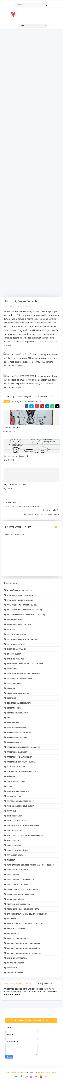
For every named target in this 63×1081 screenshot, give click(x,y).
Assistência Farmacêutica (19, 590)
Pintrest (11, 860)
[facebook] (21, 1076)
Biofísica (11, 629)
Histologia (12, 776)
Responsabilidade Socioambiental (23, 909)
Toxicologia (13, 933)
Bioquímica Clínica (16, 644)
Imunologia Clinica (16, 781)
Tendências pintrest (16, 928)
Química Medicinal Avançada (20, 894)
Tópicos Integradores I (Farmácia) (23, 943)
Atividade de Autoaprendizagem (22, 605)
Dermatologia (14, 708)
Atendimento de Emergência (20, 595)
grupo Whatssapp (15, 963)
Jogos (10, 786)
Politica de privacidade (17, 983)
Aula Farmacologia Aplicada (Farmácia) (26, 615)
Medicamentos (14, 796)
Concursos (12, 669)
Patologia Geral (15, 855)
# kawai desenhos (33, 401)
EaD (8, 718)
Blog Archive (45, 983)
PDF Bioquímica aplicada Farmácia (23, 825)
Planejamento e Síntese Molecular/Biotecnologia (30, 865)
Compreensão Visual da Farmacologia (25, 664)
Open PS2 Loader (14, 816)
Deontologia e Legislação (19, 703)
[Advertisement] (31, 164)
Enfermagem (13, 722)
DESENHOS (11, 698)
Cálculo (11, 688)
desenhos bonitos (12, 427)
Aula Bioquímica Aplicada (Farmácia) (24, 610)
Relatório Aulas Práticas (19, 904)
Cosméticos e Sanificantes (19, 678)
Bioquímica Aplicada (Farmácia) (22, 639)
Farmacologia (14, 742)
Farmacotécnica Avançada (19, 757)
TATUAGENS (12, 919)
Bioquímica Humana (16, 649)
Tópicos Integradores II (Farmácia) (23, 948)
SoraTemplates (16, 1072)
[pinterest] (46, 1076)
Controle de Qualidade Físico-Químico (25, 673)
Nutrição (11, 811)
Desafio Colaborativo (17, 713)
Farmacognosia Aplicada (19, 732)
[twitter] (16, 1076)
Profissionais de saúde (18, 870)
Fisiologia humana (16, 767)
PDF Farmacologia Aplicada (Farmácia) (25, 835)
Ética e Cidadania (15, 973)
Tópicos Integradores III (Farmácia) (24, 953)
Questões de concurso (17, 884)
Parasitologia (14, 845)
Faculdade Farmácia (16, 727)
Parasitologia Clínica (17, 850)
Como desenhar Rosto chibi (16, 456)
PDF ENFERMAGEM (14, 830)
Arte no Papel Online (47, 1072)
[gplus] (26, 1076)
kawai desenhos (25, 306)
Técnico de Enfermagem (18, 938)
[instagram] (31, 1076)
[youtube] (41, 1076)
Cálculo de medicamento (18, 693)
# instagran (17, 401)
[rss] (36, 1076)
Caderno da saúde (15, 659)
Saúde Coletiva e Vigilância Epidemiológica (27, 914)
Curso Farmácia (14, 683)
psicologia (12, 968)
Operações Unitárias (17, 821)
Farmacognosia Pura (17, 737)
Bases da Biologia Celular (19, 624)
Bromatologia (14, 654)
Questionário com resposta (20, 879)
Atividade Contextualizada (20, 600)
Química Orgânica (15, 899)
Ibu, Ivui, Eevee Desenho (15, 484)
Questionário (13, 875)
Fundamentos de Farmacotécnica (23, 771)
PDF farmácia (13, 840)
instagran (13, 306)
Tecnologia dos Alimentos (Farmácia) (25, 924)
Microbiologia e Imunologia (20, 806)
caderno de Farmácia (17, 958)
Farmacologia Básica (17, 752)
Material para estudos (18, 791)
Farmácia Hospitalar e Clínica (21, 762)
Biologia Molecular (16, 634)
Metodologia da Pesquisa (19, 801)
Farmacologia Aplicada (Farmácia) (23, 747)
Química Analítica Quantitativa (22, 889)
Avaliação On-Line (15, 620)
